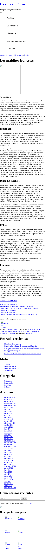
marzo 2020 (8, 458)
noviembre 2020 (10, 443)
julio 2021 (7, 429)
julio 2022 (7, 409)
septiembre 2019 (10, 466)
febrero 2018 (8, 480)
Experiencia (12, 26)
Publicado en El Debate (8, 301)
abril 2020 (7, 456)
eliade (15, 331)
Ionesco (27, 331)
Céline (38, 329)
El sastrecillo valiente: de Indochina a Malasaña (20, 346)
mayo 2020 (8, 454)
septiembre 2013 (10, 488)
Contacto (11, 48)
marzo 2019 (8, 476)
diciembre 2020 (9, 441)
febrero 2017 (8, 484)
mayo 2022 (8, 413)
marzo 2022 (8, 417)
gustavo (3, 55)
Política (10, 18)
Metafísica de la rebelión (8, 304)
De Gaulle (8, 331)
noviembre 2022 (10, 403)
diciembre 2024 (9, 397)
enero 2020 (8, 462)
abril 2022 (7, 415)
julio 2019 (7, 470)
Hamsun (21, 331)
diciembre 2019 (9, 464)
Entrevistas (8, 381)
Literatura (11, 33)
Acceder (7, 364)
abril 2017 (7, 482)
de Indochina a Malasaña (17, 306)
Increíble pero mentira (7, 312)
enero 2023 (8, 399)
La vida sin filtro (12, 4)
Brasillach (31, 329)
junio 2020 (8, 452)
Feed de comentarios (11, 368)
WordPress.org (9, 370)
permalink (29, 333)
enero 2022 (8, 421)
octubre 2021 (8, 425)
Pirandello (11, 333)
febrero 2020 (8, 460)
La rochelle (35, 331)
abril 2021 (7, 435)
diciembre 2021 (9, 423)
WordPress (28, 503)
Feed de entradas (10, 366)
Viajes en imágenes (16, 41)
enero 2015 (8, 486)
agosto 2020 (8, 448)
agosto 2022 (8, 407)
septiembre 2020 (10, 446)
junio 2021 (8, 431)
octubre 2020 (8, 445)
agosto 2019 (8, 468)
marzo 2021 (8, 437)
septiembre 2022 (10, 405)
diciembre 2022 (9, 401)
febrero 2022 (8, 419)
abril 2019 (7, 474)
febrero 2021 (8, 439)
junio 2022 (8, 411)
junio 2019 (8, 472)
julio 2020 (7, 450)
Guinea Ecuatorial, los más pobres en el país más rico (18, 314)
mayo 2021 (8, 433)
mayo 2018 (8, 478)
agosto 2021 (8, 427)
